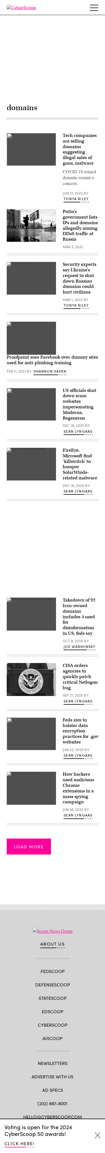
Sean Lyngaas (78, 431)
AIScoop (52, 1038)
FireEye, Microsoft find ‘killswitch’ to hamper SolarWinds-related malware (80, 464)
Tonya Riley (76, 198)
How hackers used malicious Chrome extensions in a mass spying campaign (78, 788)
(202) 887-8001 (52, 1103)
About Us (52, 944)
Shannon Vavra (50, 371)
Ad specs (52, 1090)
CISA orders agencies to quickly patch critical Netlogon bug (80, 676)
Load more (29, 846)
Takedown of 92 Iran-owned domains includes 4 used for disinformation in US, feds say (79, 616)
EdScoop (52, 1011)
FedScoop (53, 971)
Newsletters (52, 1063)
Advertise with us (52, 1076)
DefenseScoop (52, 985)
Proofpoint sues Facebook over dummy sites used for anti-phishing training (52, 360)
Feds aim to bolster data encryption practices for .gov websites (80, 731)
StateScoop (53, 998)
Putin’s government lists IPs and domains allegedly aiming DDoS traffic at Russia (80, 225)
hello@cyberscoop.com (52, 1117)
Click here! (19, 1143)
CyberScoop (52, 1025)
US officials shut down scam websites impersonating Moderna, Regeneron (79, 404)
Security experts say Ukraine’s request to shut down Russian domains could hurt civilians (79, 278)
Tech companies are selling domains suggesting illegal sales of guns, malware (80, 149)
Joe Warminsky (79, 646)
